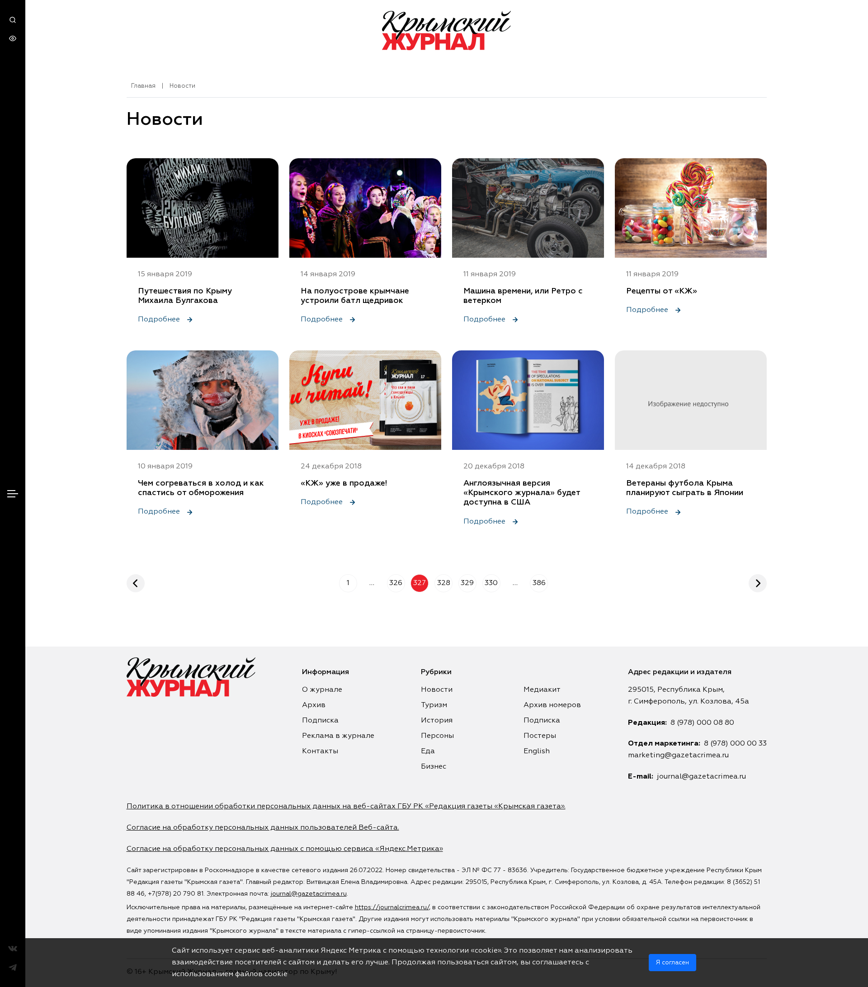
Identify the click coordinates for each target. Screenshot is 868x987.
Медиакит (542, 690)
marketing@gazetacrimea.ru (678, 755)
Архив (314, 705)
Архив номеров (552, 705)
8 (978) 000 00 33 (735, 743)
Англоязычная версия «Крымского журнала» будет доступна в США (521, 492)
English (537, 751)
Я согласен (672, 962)
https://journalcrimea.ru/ (392, 907)
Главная (143, 86)
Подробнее (160, 319)
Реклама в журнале (338, 736)
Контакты (320, 751)
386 (539, 583)
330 (491, 583)
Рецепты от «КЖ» (661, 291)
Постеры (540, 736)
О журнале (322, 690)
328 (443, 583)
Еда (428, 751)
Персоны (437, 736)
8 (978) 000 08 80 (702, 723)
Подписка (320, 720)
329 (467, 583)
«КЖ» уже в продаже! (344, 483)
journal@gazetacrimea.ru (701, 776)
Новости (437, 690)
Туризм (434, 705)
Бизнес (433, 766)
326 (395, 583)
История (437, 720)
